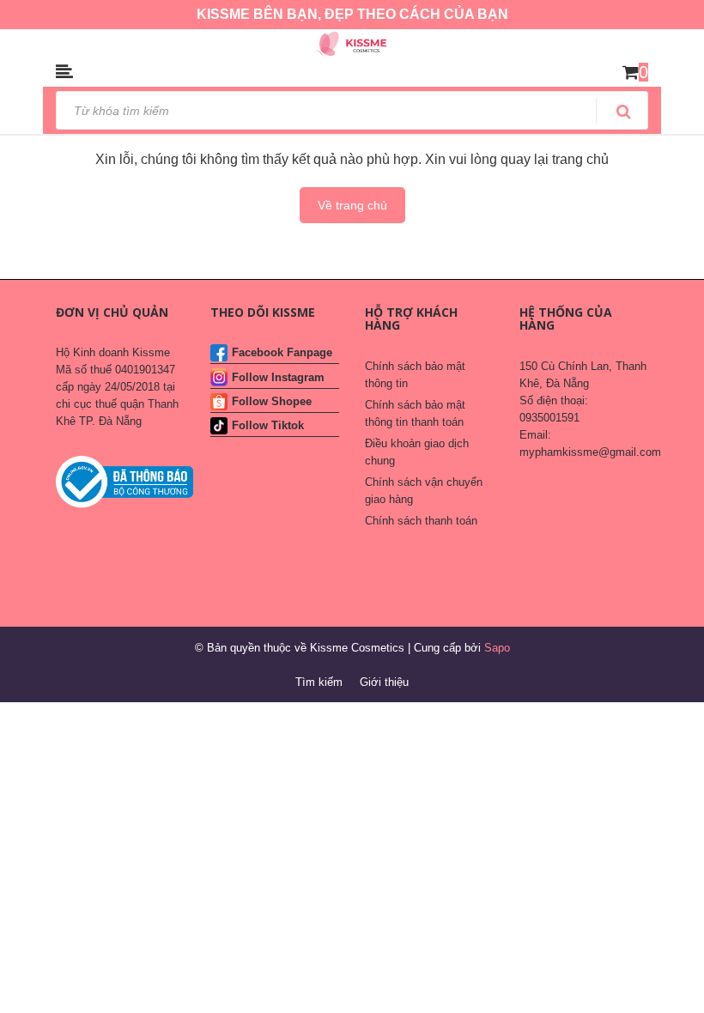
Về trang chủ (352, 205)
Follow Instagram (278, 377)
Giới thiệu (384, 682)
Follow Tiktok (268, 425)
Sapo (497, 647)
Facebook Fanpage (282, 352)
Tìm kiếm (319, 682)
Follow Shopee (272, 401)
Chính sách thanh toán (421, 520)
